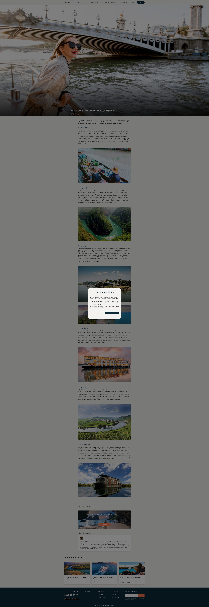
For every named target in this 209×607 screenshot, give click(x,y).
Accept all (112, 312)
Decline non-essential (97, 312)
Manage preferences (104, 316)
